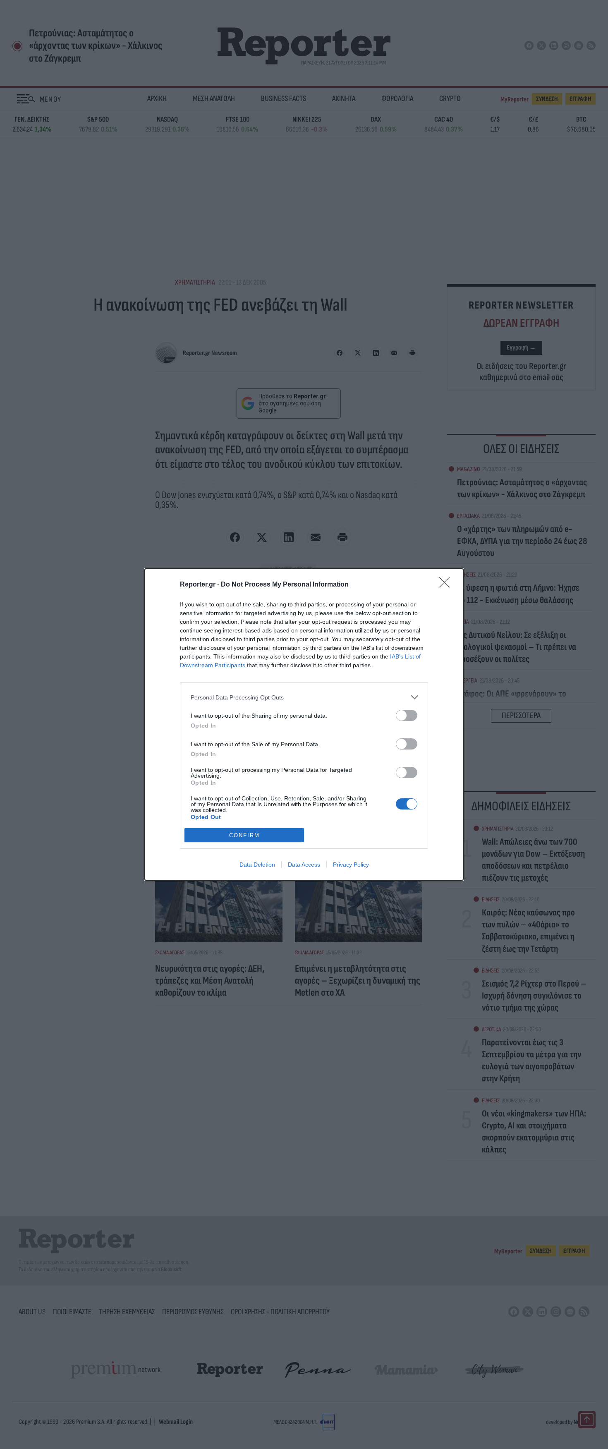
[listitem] (304, 697)
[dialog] (304, 724)
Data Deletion (257, 864)
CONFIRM (244, 835)
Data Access (304, 864)
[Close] (447, 585)
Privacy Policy (351, 864)
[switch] (406, 715)
